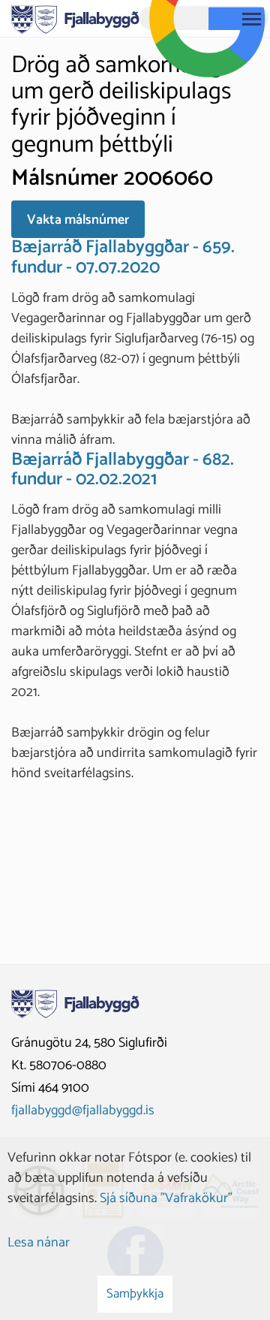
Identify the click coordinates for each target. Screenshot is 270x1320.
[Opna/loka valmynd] (251, 19)
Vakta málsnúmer (78, 220)
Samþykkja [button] (135, 1293)
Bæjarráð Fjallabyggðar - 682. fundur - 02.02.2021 (122, 469)
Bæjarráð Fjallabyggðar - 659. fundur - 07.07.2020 (123, 257)
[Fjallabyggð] (75, 18)
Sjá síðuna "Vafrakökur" (166, 1198)
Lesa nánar (39, 1242)
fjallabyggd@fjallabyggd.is (82, 1110)
